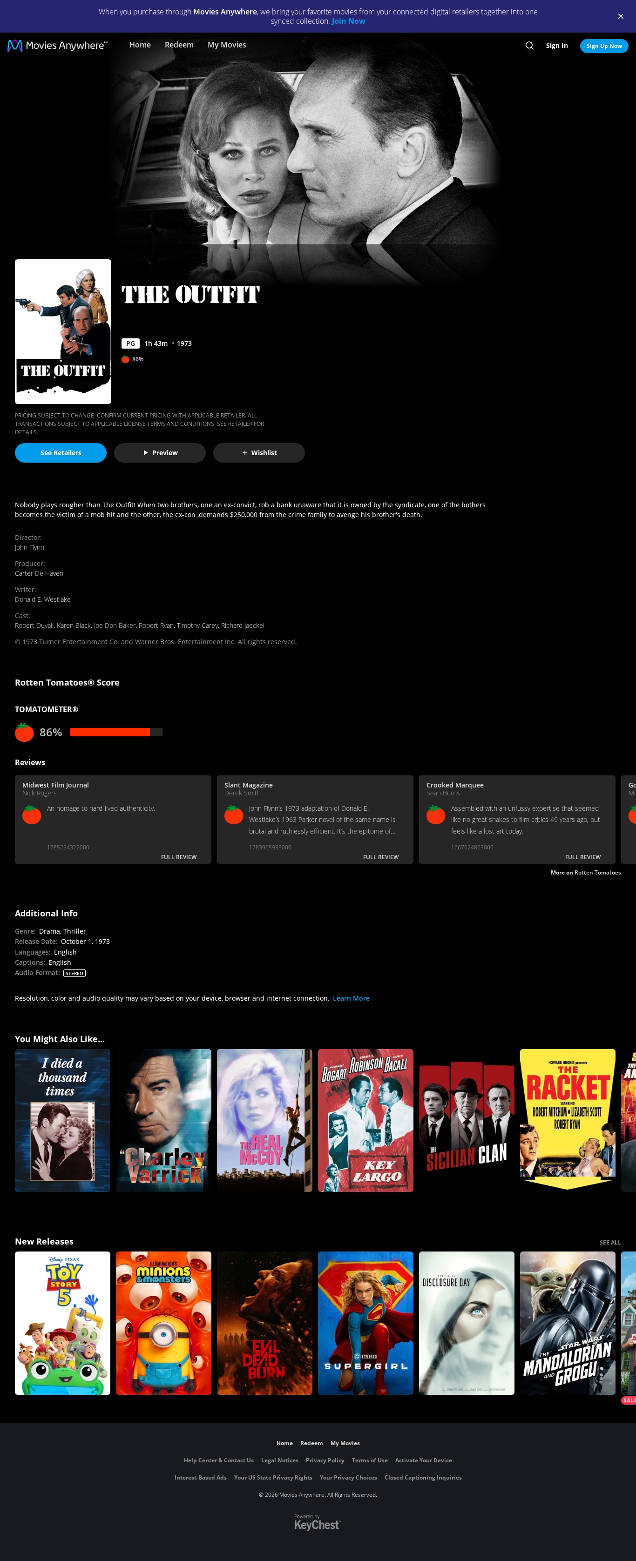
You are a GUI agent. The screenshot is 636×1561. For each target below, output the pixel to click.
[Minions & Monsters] (163, 1323)
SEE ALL (610, 1242)
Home (140, 45)
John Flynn (29, 547)
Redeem (179, 45)
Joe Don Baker (114, 625)
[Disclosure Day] (466, 1323)
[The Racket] (568, 1120)
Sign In (557, 45)
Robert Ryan (156, 625)
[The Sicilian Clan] (466, 1120)
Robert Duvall (34, 625)
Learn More (351, 998)
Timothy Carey (197, 625)
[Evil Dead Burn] (264, 1323)
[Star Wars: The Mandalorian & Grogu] (568, 1323)
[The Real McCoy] (264, 1120)
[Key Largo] (365, 1120)
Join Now (348, 21)
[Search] (529, 46)
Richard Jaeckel (242, 625)
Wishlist (264, 452)
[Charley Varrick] (163, 1120)
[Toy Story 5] (62, 1323)
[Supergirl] (365, 1323)
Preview (165, 452)
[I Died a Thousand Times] (62, 1120)
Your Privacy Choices (348, 1477)
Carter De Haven (39, 573)
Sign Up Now (604, 46)
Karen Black (74, 625)
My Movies (227, 45)
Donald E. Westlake (43, 599)
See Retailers (61, 452)
